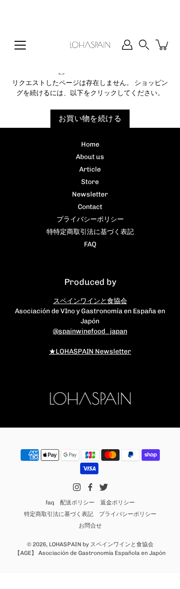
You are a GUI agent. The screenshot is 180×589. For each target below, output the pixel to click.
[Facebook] (90, 487)
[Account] (127, 44)
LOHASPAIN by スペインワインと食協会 (101, 544)
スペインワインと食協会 (90, 301)
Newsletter (90, 194)
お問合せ (90, 525)
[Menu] (20, 45)
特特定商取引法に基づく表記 (90, 232)
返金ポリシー (117, 502)
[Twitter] (103, 487)
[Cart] (162, 44)
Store (90, 182)
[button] (144, 44)
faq (50, 502)
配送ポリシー (77, 502)
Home (90, 144)
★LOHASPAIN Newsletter (90, 351)
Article (90, 169)
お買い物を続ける (90, 118)
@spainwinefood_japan (90, 331)
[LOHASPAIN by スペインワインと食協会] (90, 45)
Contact (90, 207)
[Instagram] (76, 487)
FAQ (90, 244)
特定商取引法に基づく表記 (58, 514)
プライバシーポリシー (90, 219)
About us (90, 157)
